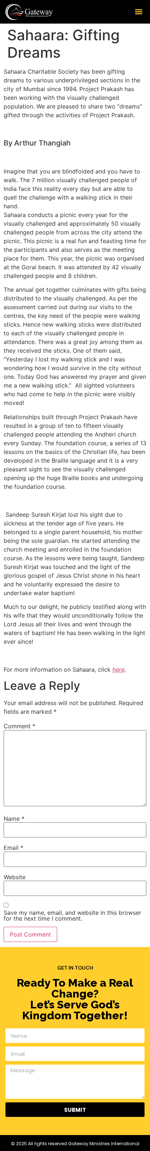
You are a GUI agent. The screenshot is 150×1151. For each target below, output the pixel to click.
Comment (19, 726)
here (118, 669)
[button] (139, 12)
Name (14, 819)
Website (14, 877)
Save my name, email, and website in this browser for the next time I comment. (72, 915)
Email (13, 848)
